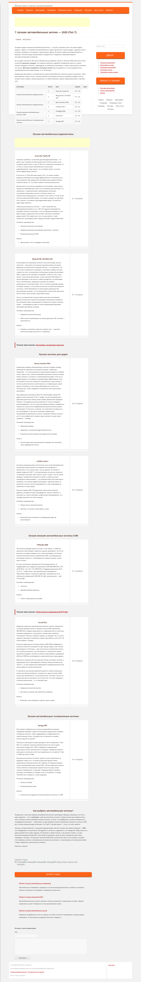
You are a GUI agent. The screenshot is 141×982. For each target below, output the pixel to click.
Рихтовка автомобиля (107, 88)
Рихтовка (88, 10)
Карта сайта (111, 965)
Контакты (109, 10)
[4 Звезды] (48, 862)
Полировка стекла (65, 10)
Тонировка (78, 10)
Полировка (51, 10)
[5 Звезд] (57, 862)
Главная (20, 10)
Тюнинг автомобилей (107, 90)
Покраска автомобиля (107, 63)
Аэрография (40, 10)
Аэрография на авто (107, 65)
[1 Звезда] (19, 862)
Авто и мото (98, 10)
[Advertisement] (52, 22)
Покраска (29, 10)
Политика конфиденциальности (18, 972)
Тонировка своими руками (109, 72)
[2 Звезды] (29, 862)
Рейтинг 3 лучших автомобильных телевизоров (35, 883)
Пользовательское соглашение (36, 972)
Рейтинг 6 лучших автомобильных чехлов (33, 910)
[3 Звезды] (39, 862)
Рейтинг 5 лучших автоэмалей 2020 (31, 897)
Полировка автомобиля (108, 67)
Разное (102, 93)
